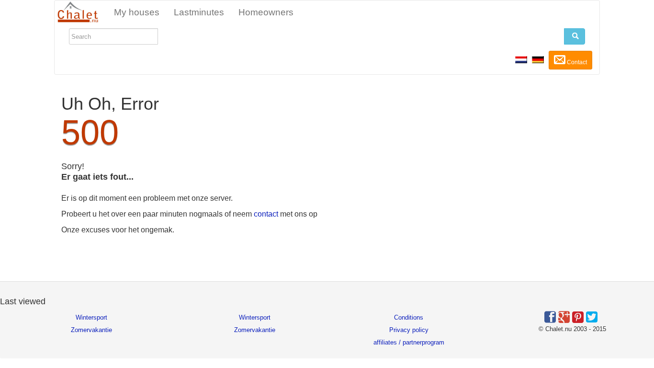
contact (266, 214)
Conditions (408, 317)
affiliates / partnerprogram (408, 342)
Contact (576, 62)
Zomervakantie (91, 330)
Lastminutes (199, 12)
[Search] (574, 36)
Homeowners (265, 12)
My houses (136, 12)
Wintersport (91, 317)
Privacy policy (408, 330)
